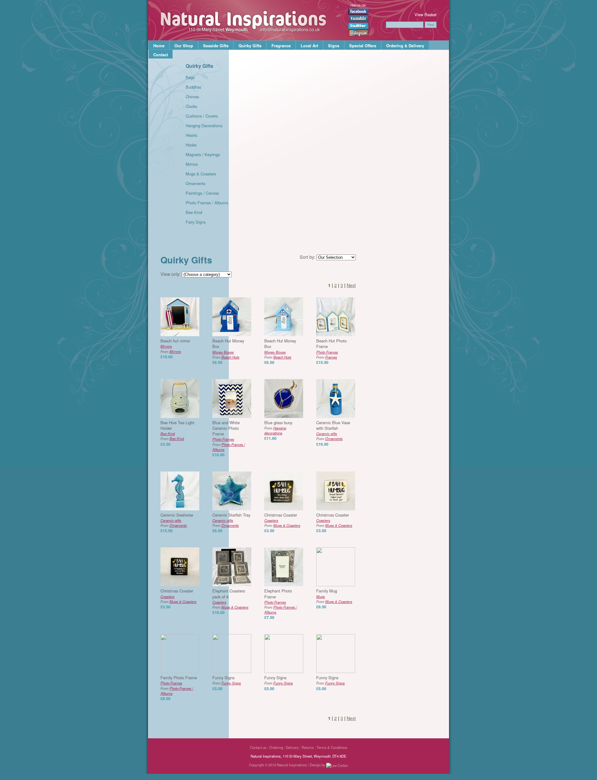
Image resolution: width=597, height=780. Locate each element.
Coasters (271, 520)
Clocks (191, 106)
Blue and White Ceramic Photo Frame (226, 428)
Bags (190, 77)
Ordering (276, 747)
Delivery (292, 747)
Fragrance (281, 46)
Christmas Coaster (280, 515)
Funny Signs (223, 677)
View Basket (425, 14)
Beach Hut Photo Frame (331, 343)
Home (158, 46)
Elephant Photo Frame (278, 593)
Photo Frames (327, 352)
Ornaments (195, 183)
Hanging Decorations (204, 125)
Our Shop (183, 46)
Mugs (320, 596)
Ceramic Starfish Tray (231, 515)
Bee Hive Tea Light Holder (177, 425)
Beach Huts (230, 357)
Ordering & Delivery (405, 46)
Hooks (191, 145)
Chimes (192, 97)
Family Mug (326, 591)
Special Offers (362, 46)
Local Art (309, 46)
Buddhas (193, 87)
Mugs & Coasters (201, 174)
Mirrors (192, 164)
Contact (160, 55)
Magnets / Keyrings (203, 154)
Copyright (256, 764)
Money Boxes (223, 352)
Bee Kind (194, 212)
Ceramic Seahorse (176, 515)
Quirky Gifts (249, 46)
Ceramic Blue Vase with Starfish (333, 425)
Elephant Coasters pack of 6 (228, 593)
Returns (308, 747)
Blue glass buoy (278, 422)
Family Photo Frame (178, 677)
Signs (333, 46)
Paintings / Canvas (202, 193)
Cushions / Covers (202, 116)
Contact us (258, 747)
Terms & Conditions (332, 747)
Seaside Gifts (216, 46)
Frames (331, 357)
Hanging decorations (275, 430)
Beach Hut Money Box (228, 343)
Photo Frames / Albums (207, 203)
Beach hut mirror (175, 341)
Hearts (191, 135)
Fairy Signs (196, 222)
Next (351, 285)
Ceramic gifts (326, 433)
